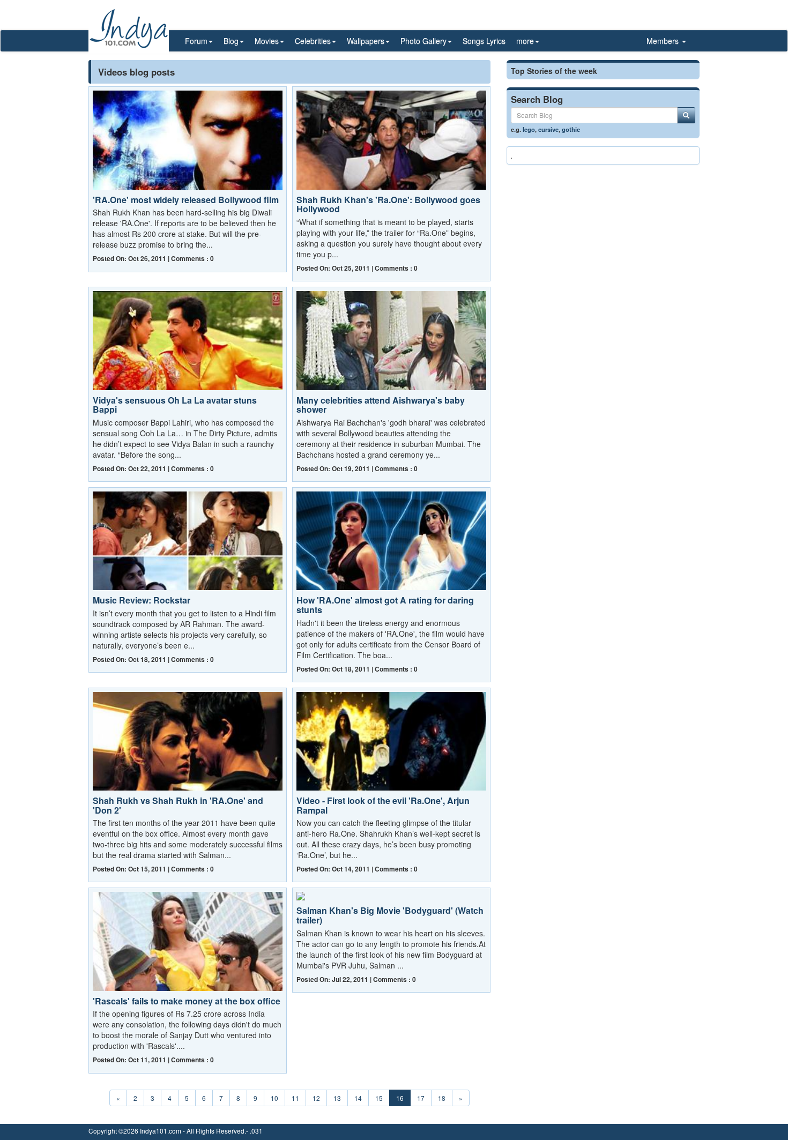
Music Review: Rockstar (141, 600)
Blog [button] (231, 40)
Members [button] (663, 40)
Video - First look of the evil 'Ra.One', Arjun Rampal (383, 805)
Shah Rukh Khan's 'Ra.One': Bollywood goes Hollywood (388, 204)
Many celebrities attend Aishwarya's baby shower (380, 405)
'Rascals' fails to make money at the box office (186, 1001)
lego (529, 129)
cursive (548, 129)
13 (337, 1097)
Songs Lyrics (484, 40)
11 (295, 1097)
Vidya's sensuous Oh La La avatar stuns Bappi (175, 405)
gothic (571, 129)
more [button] (525, 40)
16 (400, 1097)
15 (379, 1097)
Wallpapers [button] (365, 40)
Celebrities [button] (313, 40)
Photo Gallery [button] (423, 40)
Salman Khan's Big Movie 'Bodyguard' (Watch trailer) (390, 915)
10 (274, 1097)
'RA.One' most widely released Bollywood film (186, 199)
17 (421, 1097)
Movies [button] (267, 40)
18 (441, 1097)
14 (358, 1097)
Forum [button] (196, 40)
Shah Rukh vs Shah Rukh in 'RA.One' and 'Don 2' (178, 805)
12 (316, 1097)
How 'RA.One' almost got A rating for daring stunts (385, 605)
